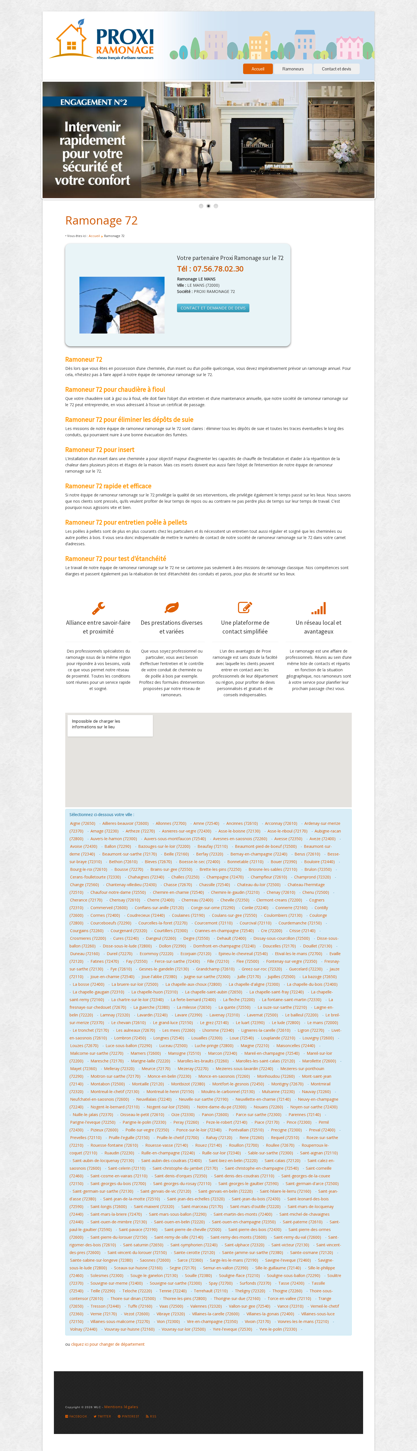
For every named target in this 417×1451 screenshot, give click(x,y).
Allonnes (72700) (171, 823)
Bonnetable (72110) (245, 861)
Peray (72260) (186, 1122)
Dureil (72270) (119, 953)
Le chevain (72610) (128, 1022)
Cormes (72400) (105, 915)
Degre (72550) (196, 938)
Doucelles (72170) (279, 946)
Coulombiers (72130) (283, 915)
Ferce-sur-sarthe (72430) (177, 961)
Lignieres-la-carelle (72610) (265, 1030)
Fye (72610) (121, 969)
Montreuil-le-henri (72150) (170, 1091)
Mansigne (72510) (184, 1053)
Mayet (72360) (83, 1068)
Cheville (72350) (234, 900)
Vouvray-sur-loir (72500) (184, 1329)
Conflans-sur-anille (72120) (159, 907)
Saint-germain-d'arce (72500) (312, 1183)
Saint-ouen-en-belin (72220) (179, 1221)
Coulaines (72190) (188, 915)
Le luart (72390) (250, 1022)
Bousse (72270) (128, 869)
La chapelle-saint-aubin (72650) (213, 992)
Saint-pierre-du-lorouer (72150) (118, 1237)
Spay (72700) (221, 1283)
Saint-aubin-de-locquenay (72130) (103, 1160)
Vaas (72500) (171, 1306)
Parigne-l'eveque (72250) (92, 1122)
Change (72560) (84, 884)
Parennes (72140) (304, 1114)
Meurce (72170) (156, 1068)
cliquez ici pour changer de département (108, 1344)
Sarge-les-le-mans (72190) (234, 1260)
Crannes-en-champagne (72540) (224, 930)
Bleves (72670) (158, 861)
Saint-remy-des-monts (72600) (238, 1237)
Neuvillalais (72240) (154, 1099)
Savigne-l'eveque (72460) (288, 1260)
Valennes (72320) (206, 1306)
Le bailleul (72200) (301, 1015)
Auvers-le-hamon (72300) (113, 838)
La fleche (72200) (239, 999)
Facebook (77, 1416)
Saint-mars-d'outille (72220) (255, 1206)
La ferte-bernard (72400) (193, 999)
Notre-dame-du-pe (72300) (222, 1107)
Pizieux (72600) (104, 1130)
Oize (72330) (183, 1114)
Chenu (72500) (315, 892)
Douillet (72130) (317, 946)
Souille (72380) (198, 1275)
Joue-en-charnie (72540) (112, 976)
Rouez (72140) (208, 1145)
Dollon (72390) (172, 946)
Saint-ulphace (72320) (244, 1244)
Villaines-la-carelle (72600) (215, 1313)
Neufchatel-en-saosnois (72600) (99, 1099)
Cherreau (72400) (197, 900)
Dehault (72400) (231, 938)
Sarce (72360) (190, 1260)
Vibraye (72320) (171, 1313)
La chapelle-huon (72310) (154, 992)
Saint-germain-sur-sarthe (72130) (103, 1191)
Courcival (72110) (255, 923)
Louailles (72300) (206, 1038)
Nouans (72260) (268, 1107)
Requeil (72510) (285, 1137)
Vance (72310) (290, 1306)
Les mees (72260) (178, 1030)
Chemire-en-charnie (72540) (178, 892)
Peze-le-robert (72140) (226, 1122)
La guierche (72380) (151, 1007)
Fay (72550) (137, 961)
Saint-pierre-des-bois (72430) (254, 1229)
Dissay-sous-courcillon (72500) (281, 938)
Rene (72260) (251, 1137)
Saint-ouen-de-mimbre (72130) (118, 1221)
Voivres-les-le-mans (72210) (303, 1321)
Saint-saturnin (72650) (143, 1244)
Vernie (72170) (103, 1313)
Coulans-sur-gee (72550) (234, 915)
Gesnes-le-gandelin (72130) (164, 969)
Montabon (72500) (107, 1084)
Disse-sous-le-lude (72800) (127, 946)
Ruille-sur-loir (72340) (221, 1153)
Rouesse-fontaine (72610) (114, 1145)
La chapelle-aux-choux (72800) (193, 984)
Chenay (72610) (281, 892)
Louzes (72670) (84, 1045)
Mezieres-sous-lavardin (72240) (244, 1068)
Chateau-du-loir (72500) (259, 884)
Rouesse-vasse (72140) (166, 1145)
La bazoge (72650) (319, 976)
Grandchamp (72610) (215, 969)
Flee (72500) (247, 961)
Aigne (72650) (82, 823)
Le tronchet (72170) (91, 1030)
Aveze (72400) (322, 838)
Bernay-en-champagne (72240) (258, 854)
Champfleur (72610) (269, 877)
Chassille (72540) (214, 884)
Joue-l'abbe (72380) (159, 976)
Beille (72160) (176, 854)
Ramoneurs (293, 69)
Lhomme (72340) (218, 1030)
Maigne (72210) (255, 1045)
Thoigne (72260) (287, 1290)
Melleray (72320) (119, 1068)
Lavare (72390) (188, 1015)
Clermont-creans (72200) (279, 900)
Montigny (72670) (287, 1084)
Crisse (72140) (302, 930)
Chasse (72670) (178, 884)
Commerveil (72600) (109, 907)
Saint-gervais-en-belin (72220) (225, 1191)
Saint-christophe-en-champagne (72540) (262, 1168)
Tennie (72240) (173, 1290)
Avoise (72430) (83, 846)
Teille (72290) (102, 1290)
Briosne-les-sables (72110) (272, 869)
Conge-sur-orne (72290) (213, 907)
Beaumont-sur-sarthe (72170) (129, 854)
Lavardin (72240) (152, 1015)
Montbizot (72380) (188, 1084)
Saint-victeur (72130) (290, 1244)
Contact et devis (336, 69)
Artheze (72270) (140, 831)
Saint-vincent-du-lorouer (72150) (137, 1252)
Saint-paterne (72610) (303, 1221)
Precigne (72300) (286, 1130)
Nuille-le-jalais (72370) (93, 1114)
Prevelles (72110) (86, 1137)
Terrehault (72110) (211, 1290)
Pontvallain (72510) (246, 1130)
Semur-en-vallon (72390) (225, 1267)
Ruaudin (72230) (119, 1153)
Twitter (104, 1416)
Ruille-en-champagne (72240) (168, 1153)
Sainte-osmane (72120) (311, 1252)
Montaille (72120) (148, 1084)
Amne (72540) (206, 823)
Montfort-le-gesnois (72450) (238, 1084)
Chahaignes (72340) (146, 877)
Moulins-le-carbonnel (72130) (228, 1091)
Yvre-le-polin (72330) (278, 1329)
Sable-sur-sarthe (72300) (270, 1153)
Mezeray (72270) (193, 1068)
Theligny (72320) (250, 1290)
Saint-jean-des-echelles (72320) (196, 1199)
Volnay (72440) (83, 1329)
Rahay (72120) (219, 1137)
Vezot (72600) (136, 1313)
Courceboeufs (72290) (110, 923)
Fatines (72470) (104, 961)
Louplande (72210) (278, 1038)
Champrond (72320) (312, 877)
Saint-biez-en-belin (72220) (233, 1160)
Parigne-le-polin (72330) (144, 1122)
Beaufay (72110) (212, 846)
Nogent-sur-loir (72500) (168, 1107)
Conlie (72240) (255, 907)
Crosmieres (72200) (88, 938)
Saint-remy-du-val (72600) (297, 1237)
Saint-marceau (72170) (202, 1206)
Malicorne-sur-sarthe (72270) (96, 1053)
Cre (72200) (271, 930)
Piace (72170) (266, 1122)
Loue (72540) (241, 1038)
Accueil (258, 69)
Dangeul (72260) (161, 938)
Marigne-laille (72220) (150, 1061)
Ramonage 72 (101, 220)
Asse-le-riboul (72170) (288, 831)
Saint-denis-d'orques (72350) (181, 1176)
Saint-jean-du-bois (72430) (256, 1199)
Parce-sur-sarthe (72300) (258, 1114)
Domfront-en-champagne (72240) (224, 946)
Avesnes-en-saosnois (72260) (240, 838)
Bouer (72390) (284, 861)
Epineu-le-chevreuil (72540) (243, 953)
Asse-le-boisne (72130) (239, 831)
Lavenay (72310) (224, 1015)
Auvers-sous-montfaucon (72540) (175, 838)
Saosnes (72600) (155, 1260)
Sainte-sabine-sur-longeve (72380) (101, 1260)
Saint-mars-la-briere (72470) (116, 1214)
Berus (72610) (307, 854)
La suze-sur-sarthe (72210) (282, 1007)
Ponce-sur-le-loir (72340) (199, 1130)
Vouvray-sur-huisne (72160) (129, 1329)
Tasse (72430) (291, 1283)
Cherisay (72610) (124, 900)
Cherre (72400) (160, 900)
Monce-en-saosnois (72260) (224, 1076)
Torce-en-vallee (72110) (289, 1298)
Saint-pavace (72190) (138, 1229)
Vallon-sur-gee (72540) (249, 1306)
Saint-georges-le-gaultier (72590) (248, 1183)
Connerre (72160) (291, 907)
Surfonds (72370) (255, 1283)
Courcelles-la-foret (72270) (163, 923)
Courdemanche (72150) (300, 923)
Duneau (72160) (85, 953)
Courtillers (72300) (171, 930)
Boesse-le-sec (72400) (199, 861)
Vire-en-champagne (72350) (212, 1321)
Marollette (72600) (319, 1061)
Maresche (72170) (107, 1061)
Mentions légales (121, 1406)
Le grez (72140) (214, 1022)
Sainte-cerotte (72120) (194, 1252)
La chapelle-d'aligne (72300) (254, 984)
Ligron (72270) (311, 1030)
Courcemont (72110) (214, 923)
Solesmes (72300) (106, 1275)
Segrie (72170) (183, 1267)
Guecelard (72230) (306, 969)
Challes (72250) (185, 877)
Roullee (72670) (280, 1145)
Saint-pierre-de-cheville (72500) (193, 1229)
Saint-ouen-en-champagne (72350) (244, 1221)
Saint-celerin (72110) (127, 1168)
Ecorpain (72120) (195, 953)
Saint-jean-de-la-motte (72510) (131, 1199)
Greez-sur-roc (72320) (262, 969)
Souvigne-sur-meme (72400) (116, 1283)
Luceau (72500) (173, 1045)
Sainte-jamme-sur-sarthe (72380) (252, 1252)
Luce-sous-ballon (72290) (129, 1045)
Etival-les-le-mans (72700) (298, 953)
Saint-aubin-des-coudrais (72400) (171, 1160)
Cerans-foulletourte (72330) (95, 877)
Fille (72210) (218, 961)
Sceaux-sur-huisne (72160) (138, 1267)
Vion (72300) (168, 1321)
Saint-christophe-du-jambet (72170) (185, 1168)
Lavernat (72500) (262, 1015)
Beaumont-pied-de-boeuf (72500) (266, 846)
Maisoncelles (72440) (295, 1045)
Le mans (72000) (322, 1022)
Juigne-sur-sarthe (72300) (207, 976)
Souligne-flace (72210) (239, 1275)
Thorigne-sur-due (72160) (237, 1298)
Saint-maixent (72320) (154, 1206)
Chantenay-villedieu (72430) (131, 884)
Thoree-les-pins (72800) (185, 1298)
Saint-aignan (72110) (319, 1153)
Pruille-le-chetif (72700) (178, 1137)
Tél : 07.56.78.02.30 (210, 268)
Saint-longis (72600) (108, 1206)
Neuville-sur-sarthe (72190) (203, 1099)
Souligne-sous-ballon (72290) (293, 1275)
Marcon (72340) (222, 1053)
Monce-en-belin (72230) (169, 1076)
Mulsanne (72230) (278, 1091)
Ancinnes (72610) (242, 823)
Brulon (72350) (318, 869)
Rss (152, 1416)
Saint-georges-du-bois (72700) (118, 1183)
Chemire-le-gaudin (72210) (235, 892)
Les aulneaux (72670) (135, 1030)
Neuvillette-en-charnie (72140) (263, 1099)
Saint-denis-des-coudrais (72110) (244, 1176)
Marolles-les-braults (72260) (203, 1061)
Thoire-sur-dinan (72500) (133, 1298)
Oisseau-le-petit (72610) (142, 1114)
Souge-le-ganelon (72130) (154, 1275)
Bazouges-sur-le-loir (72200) (164, 846)
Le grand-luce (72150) (173, 1022)
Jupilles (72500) (281, 976)
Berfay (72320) (209, 854)
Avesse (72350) (288, 838)
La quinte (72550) (234, 1007)
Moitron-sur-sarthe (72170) (115, 1076)
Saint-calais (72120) (282, 1160)
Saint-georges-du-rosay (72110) (182, 1183)
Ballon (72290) (117, 846)
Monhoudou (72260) (276, 1076)
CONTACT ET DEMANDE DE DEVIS (213, 308)
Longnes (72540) (168, 1038)
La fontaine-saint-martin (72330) (291, 999)
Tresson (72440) (105, 1306)
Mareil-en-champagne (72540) (272, 1053)
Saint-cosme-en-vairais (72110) (119, 1176)
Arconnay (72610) (281, 823)
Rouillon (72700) (244, 1145)
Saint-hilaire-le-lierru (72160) (285, 1191)
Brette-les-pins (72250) (220, 869)
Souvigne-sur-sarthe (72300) (176, 1283)
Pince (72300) (299, 1122)
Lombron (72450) (130, 1038)
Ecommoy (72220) (156, 953)
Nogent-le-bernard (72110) (115, 1107)
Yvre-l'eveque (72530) (232, 1329)
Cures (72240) (126, 938)
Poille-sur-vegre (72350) (147, 1130)
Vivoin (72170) (258, 1321)
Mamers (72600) (145, 1053)
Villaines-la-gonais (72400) (270, 1313)
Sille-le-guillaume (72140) (278, 1267)
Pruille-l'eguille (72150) (129, 1137)
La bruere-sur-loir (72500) (134, 984)
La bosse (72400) (88, 984)
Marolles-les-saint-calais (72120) (265, 1061)
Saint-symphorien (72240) (194, 1244)
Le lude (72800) (286, 1022)
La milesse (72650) (194, 1007)
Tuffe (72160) (140, 1306)
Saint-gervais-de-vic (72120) (165, 1191)
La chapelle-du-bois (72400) (312, 984)
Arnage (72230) (104, 831)
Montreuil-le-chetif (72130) (114, 1091)
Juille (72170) (249, 976)
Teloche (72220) (137, 1290)
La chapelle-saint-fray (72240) (276, 992)
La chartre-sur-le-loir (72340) (137, 999)
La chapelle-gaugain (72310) (98, 992)
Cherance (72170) (86, 900)
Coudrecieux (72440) (146, 915)
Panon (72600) (215, 1114)
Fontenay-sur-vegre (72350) (291, 961)
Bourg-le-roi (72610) (88, 869)
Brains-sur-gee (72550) (171, 869)
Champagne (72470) (225, 877)
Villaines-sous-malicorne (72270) (120, 1321)
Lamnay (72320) (115, 1015)
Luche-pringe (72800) (214, 1045)
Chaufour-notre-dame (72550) (118, 892)
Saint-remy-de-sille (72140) (178, 1237)
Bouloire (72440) (319, 861)
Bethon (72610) (123, 861)
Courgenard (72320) (129, 930)
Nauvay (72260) (316, 1091)
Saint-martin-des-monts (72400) (243, 1214)
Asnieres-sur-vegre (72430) (186, 831)
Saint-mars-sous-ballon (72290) (178, 1214)
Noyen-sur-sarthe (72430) (314, 1107)
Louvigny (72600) (318, 1038)
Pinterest (130, 1416)
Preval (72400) (322, 1130)
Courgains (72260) (87, 930)
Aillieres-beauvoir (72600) (125, 823)
